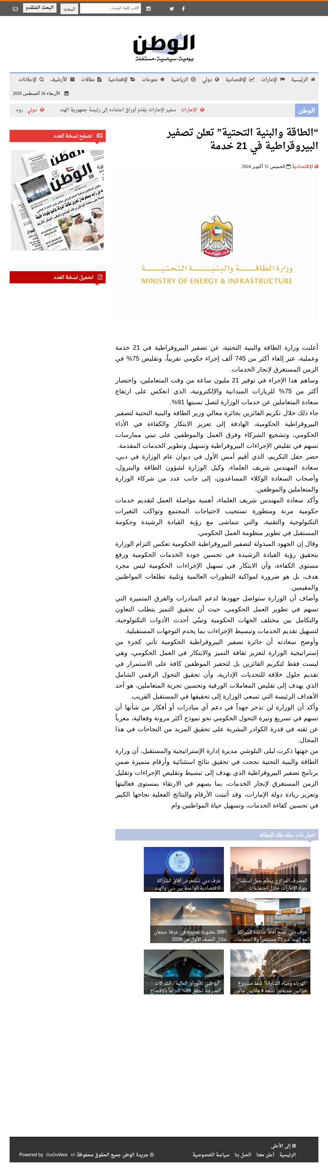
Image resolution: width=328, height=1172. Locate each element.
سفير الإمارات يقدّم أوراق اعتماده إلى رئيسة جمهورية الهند (135, 110)
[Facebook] (183, 8)
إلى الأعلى (281, 1146)
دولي (207, 80)
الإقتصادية (237, 80)
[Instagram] (148, 8)
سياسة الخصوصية (211, 1155)
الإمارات (269, 80)
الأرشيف (59, 80)
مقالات (88, 80)
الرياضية (180, 80)
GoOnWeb (57, 1155)
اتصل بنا (242, 1155)
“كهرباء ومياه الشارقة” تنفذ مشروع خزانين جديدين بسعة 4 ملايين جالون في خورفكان (270, 991)
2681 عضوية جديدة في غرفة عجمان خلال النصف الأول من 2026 (190, 936)
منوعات (150, 80)
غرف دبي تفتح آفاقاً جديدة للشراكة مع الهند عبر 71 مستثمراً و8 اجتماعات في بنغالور (270, 940)
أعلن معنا (265, 1155)
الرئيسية (300, 80)
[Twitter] (171, 8)
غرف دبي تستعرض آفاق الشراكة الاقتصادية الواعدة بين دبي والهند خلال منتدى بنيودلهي (188, 888)
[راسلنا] (15, 8)
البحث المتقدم (40, 8)
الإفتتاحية (118, 80)
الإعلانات (28, 80)
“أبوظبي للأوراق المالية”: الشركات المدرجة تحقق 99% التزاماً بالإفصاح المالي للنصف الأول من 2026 (185, 991)
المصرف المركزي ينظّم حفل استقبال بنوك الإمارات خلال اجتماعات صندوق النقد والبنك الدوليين (271, 888)
